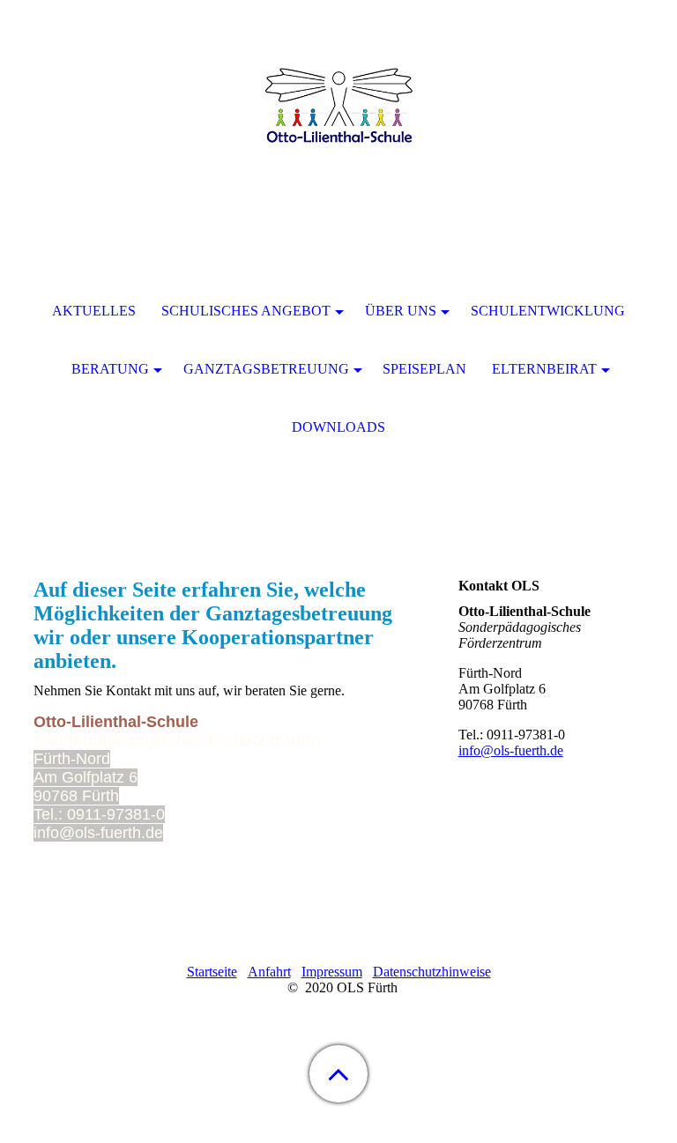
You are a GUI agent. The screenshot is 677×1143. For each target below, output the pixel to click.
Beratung (110, 368)
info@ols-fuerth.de (510, 750)
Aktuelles (94, 310)
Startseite (212, 971)
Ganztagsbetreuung (266, 368)
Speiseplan (424, 368)
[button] (338, 1073)
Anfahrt (269, 971)
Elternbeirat (544, 368)
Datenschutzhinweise (432, 971)
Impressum (331, 971)
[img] (338, 110)
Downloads (338, 426)
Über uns (400, 310)
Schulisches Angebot (246, 310)
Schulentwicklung (548, 310)
